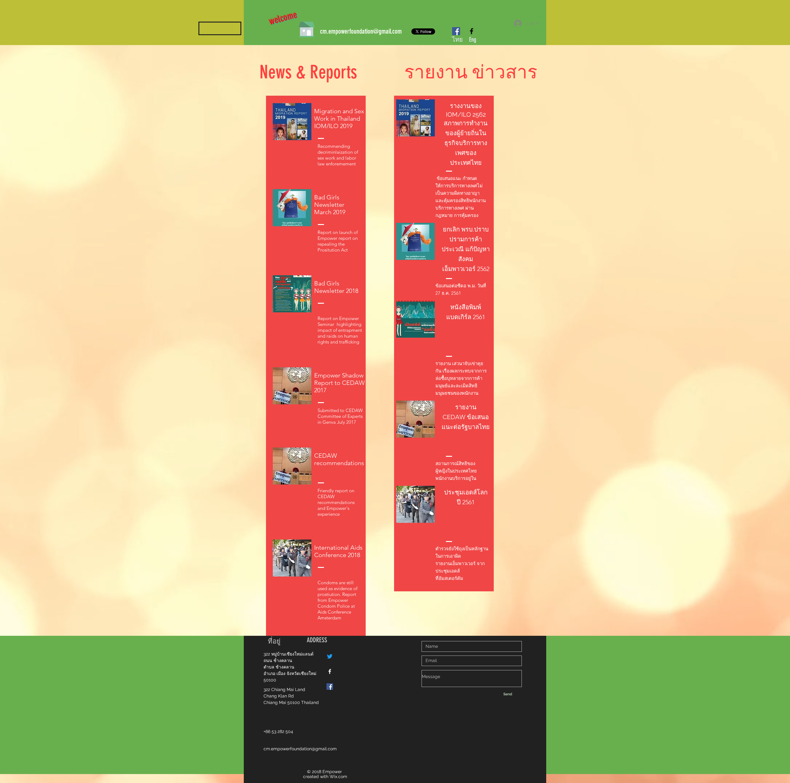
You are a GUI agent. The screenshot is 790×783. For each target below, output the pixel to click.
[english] (472, 31)
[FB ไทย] (329, 671)
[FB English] (329, 686)
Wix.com (338, 776)
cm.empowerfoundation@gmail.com (361, 31)
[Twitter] (329, 656)
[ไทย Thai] (456, 31)
